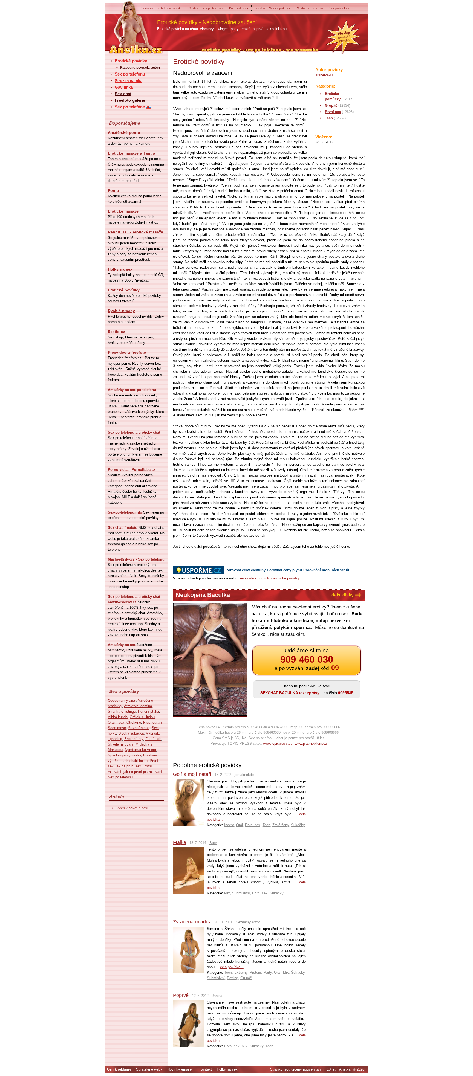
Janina (217, 996)
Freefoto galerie (130, 100)
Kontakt (206, 1069)
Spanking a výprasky (124, 755)
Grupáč (331, 105)
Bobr (213, 843)
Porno (113, 190)
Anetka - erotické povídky (126, 24)
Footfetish (153, 739)
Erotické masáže (123, 211)
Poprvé (181, 995)
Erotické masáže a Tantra (131, 153)
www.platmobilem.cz (311, 743)
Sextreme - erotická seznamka (161, 8)
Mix (227, 893)
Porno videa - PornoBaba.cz (131, 470)
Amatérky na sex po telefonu (132, 390)
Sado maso (117, 728)
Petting (232, 978)
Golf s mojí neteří (192, 774)
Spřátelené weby (149, 1069)
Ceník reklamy (119, 1069)
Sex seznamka (128, 80)
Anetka (344, 1069)
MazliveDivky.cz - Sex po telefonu (136, 559)
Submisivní (241, 893)
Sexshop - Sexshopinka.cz (272, 8)
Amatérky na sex (122, 645)
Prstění (255, 972)
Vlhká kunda (118, 717)
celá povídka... (232, 967)
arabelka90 (324, 75)
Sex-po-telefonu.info (125, 512)
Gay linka (124, 87)
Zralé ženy (280, 825)
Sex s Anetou (138, 728)
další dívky (342, 595)
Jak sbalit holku (135, 761)
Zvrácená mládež (192, 921)
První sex (333, 112)
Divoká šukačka (131, 733)
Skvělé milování (120, 744)
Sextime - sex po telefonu (206, 8)
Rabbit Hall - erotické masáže (135, 232)
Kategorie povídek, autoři (140, 67)
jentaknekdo (244, 775)
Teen (329, 118)
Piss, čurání (152, 722)
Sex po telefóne (339, 8)
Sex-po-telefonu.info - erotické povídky (268, 578)
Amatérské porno (124, 132)
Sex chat (123, 93)
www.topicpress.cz (278, 743)
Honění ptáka (148, 711)
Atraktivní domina (138, 706)
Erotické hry (133, 739)
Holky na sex (120, 269)
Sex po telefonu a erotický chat (134, 432)
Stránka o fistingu (122, 711)
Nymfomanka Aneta (140, 750)
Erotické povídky (131, 61)
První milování (238, 8)
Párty (268, 972)
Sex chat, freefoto (122, 528)
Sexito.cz (116, 331)
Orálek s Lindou (142, 717)
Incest (229, 825)
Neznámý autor (248, 922)
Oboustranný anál (122, 700)
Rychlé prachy (121, 311)
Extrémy (240, 972)
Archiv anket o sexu (133, 808)
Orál (239, 825)
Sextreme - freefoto (310, 8)
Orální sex (116, 722)
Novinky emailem (181, 1069)
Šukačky (298, 825)
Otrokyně (133, 722)
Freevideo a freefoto (127, 352)
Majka (179, 842)
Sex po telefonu (130, 74)
